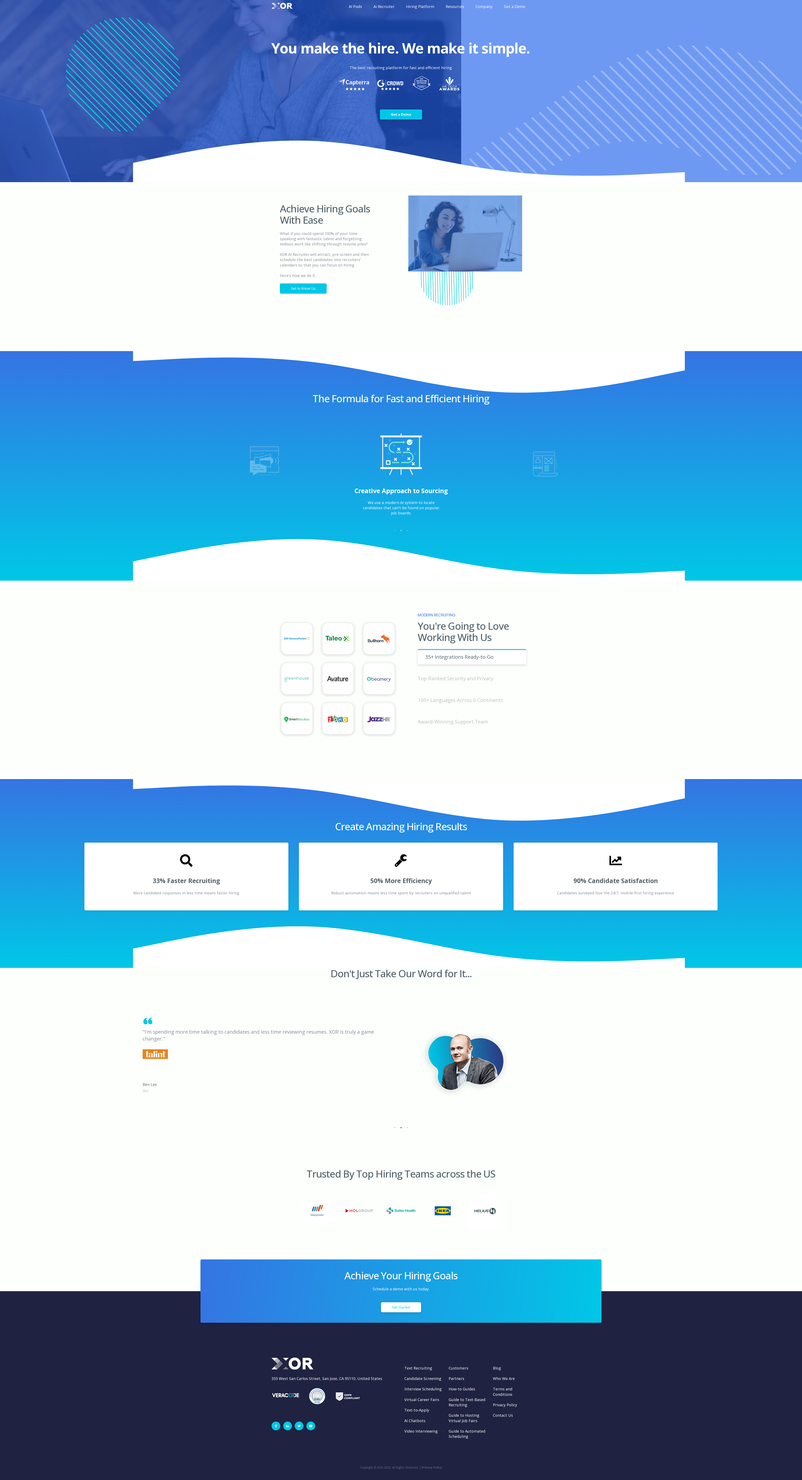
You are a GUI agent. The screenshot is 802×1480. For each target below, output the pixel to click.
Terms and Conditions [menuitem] (502, 1391)
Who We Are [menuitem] (504, 1378)
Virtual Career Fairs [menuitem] (421, 1399)
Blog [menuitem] (497, 1368)
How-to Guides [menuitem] (462, 1388)
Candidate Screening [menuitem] (422, 1378)
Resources (455, 6)
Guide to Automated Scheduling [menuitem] (467, 1434)
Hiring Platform (420, 6)
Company (484, 6)
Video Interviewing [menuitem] (421, 1431)
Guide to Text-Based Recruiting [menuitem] (467, 1402)
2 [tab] (401, 530)
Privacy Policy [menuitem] (505, 1404)
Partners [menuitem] (456, 1378)
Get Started (401, 1307)
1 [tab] (395, 530)
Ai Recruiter (384, 6)
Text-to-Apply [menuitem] (416, 1410)
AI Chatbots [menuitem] (414, 1420)
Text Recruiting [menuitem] (418, 1368)
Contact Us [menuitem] (503, 1415)
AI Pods (355, 6)
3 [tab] (407, 530)
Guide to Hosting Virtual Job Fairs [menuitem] (464, 1418)
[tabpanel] (401, 478)
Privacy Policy (432, 1467)
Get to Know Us (303, 288)
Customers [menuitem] (458, 1368)
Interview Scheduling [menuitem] (423, 1388)
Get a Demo (514, 6)
